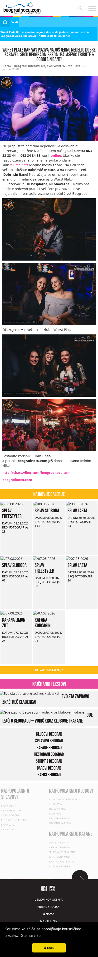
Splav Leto (7, 824)
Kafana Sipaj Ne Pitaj (61, 861)
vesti (57, 66)
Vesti (14, 22)
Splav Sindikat (10, 829)
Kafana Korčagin (42, 622)
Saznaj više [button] (31, 935)
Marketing (48, 921)
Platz (24, 165)
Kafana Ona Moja (59, 856)
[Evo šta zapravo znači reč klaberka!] (29, 693)
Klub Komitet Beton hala (64, 799)
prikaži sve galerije (49, 670)
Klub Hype (55, 813)
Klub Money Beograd (14, 820)
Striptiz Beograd (49, 761)
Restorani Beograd (49, 754)
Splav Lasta (77, 510)
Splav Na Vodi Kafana (62, 852)
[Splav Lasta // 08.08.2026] (77, 503)
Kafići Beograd (49, 774)
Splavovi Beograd (49, 740)
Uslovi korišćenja (48, 900)
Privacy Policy (48, 907)
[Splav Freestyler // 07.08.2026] (44, 558)
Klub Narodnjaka (59, 866)
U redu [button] (49, 948)
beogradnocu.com (17, 479)
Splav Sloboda (47, 510)
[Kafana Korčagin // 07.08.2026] (44, 612)
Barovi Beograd (49, 768)
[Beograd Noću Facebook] (44, 888)
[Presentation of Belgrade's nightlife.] (22, 7)
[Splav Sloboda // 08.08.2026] (44, 503)
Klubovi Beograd (49, 734)
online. (56, 155)
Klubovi (34, 66)
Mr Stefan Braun (59, 818)
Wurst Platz (71, 66)
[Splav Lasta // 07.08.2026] (77, 558)
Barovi (7, 66)
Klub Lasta (55, 804)
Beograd (20, 66)
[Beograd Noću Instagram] (52, 888)
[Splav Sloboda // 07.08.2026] (11, 558)
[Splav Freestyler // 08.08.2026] (11, 503)
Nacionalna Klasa (60, 823)
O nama (48, 914)
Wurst (15, 165)
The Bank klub (57, 808)
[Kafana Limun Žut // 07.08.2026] (11, 612)
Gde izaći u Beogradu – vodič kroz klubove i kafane (47, 718)
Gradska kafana (59, 842)
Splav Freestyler (12, 513)
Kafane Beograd (49, 747)
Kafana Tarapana (59, 847)
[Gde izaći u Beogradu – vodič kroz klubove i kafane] (42, 712)
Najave (46, 66)
